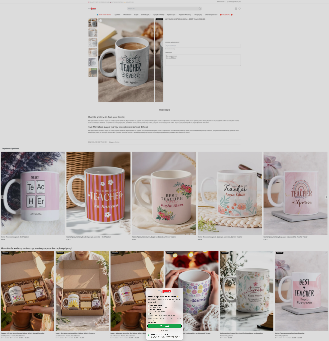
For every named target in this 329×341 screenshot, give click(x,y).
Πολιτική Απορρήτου (153, 322)
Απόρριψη (164, 330)
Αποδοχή (166, 326)
